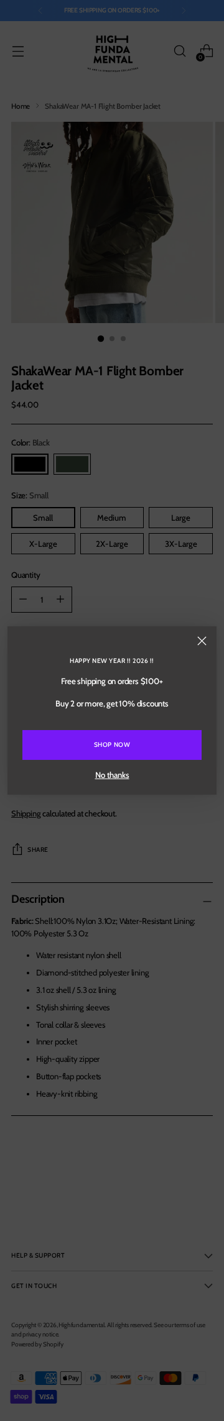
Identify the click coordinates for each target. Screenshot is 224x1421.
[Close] (202, 641)
